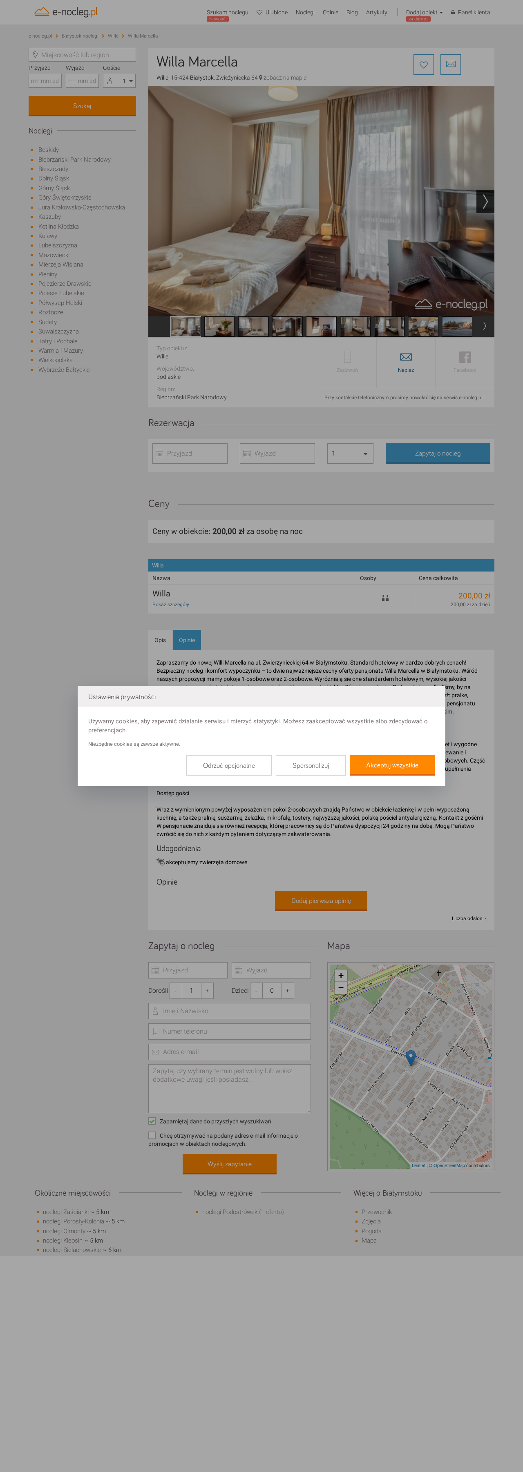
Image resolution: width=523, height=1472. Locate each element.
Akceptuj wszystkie (392, 765)
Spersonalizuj (311, 765)
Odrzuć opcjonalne (229, 765)
